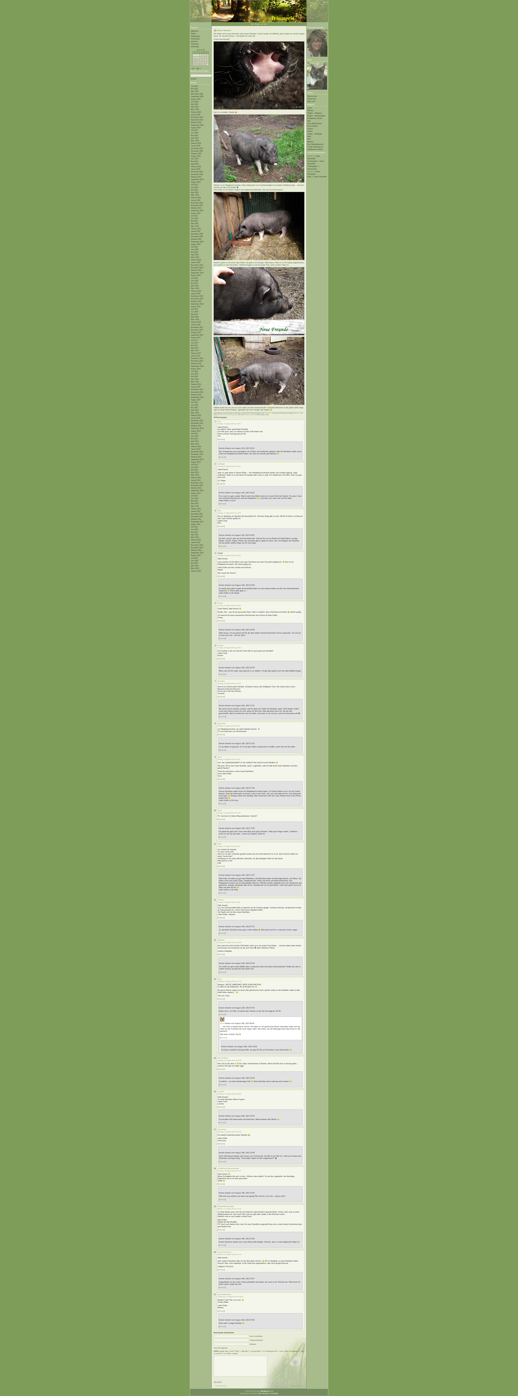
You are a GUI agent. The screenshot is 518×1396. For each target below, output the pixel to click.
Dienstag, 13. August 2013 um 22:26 (229, 1132)
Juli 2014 (194, 434)
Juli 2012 (194, 496)
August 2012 (196, 493)
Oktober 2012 (196, 488)
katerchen (221, 724)
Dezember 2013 (197, 452)
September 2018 (197, 304)
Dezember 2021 (197, 203)
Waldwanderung (221, 1386)
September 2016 (197, 366)
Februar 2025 (196, 112)
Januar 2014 (195, 449)
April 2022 (195, 192)
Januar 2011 (195, 542)
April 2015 (195, 410)
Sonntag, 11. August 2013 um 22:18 (229, 683)
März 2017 (195, 351)
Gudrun (310, 129)
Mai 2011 (194, 532)
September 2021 (197, 211)
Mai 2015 (194, 408)
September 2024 (197, 125)
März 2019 (195, 288)
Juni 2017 (194, 343)
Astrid (309, 108)
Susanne (221, 681)
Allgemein (194, 31)
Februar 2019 (196, 291)
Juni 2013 (194, 467)
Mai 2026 (194, 89)
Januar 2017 (195, 356)
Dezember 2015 (197, 389)
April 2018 (195, 317)
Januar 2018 (195, 325)
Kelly (309, 136)
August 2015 (196, 400)
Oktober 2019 (196, 270)
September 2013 (197, 459)
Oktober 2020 (196, 239)
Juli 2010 (194, 558)
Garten (193, 34)
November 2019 (197, 268)
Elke (309, 121)
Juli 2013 (194, 465)
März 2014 (195, 444)
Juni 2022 (194, 187)
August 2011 (195, 524)
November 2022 (197, 174)
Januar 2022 (195, 200)
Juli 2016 (194, 371)
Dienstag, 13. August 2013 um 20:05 (229, 1094)
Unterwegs (195, 46)
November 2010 (197, 548)
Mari (309, 139)
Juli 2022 (194, 185)
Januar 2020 (195, 262)
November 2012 (197, 485)
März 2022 (195, 195)
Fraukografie (312, 161)
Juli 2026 (194, 86)
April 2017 (195, 348)
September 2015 (197, 397)
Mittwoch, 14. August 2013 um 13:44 (229, 1254)
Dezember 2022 (197, 172)
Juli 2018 (194, 309)
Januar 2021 (195, 231)
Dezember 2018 (197, 296)
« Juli (192, 68)
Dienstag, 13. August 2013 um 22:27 (229, 1171)
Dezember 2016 (197, 358)
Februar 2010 (196, 571)
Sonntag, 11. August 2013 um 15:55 (229, 424)
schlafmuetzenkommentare (228, 1168)
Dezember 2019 (197, 265)
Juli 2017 (194, 340)
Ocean (220, 603)
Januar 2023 (195, 169)
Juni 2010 (194, 561)
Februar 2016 (196, 384)
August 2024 (196, 128)
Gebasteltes (195, 36)
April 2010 (195, 566)
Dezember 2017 (197, 327)
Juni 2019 (194, 281)
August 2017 (196, 338)
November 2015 (197, 392)
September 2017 (197, 335)
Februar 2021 (196, 229)
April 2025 (195, 107)
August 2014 (196, 431)
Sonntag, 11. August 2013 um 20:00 (229, 605)
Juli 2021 (194, 216)
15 (201, 59)
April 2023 (195, 164)
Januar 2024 (195, 146)
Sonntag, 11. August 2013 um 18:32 (229, 555)
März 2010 (195, 568)
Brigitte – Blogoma (314, 113)
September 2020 (197, 242)
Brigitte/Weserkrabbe (226, 1206)
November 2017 (197, 330)
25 (207, 62)
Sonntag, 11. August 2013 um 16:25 (229, 466)
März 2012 (195, 506)
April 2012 (195, 503)
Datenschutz (312, 96)
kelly (219, 844)
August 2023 (196, 156)
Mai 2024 (194, 135)
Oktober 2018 (196, 301)
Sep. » (198, 68)
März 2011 (195, 537)
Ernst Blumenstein (314, 123)
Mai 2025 (194, 104)
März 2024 (195, 141)
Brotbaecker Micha (314, 118)
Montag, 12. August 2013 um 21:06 (229, 902)
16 (203, 59)
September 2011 (197, 522)
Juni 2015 (194, 405)
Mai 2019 (194, 283)
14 (198, 59)
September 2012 (197, 490)
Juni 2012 (194, 498)
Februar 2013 (196, 478)
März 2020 (195, 257)
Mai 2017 (194, 345)
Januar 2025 (195, 115)
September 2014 (197, 428)
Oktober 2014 (196, 426)
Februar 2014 (196, 446)
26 (194, 64)
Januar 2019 (195, 294)
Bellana (310, 110)
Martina (310, 142)
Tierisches (195, 44)
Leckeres (194, 41)
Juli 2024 (194, 130)
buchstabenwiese (224, 1294)
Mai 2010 (194, 563)
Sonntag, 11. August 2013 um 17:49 (229, 513)
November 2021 (197, 205)
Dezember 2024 (197, 117)
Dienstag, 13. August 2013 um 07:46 (229, 981)
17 (205, 59)
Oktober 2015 (196, 395)
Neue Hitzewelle (320, 177)
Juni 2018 (194, 312)
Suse (220, 757)
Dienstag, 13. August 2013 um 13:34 (229, 1060)
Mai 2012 (194, 501)
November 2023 (197, 151)
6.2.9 (267, 1391)
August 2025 (196, 99)
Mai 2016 (194, 376)
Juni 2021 (194, 218)
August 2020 (196, 244)
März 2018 (195, 319)
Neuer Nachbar (224, 30)
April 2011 (194, 535)
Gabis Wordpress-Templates (268, 1393)
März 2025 (195, 109)
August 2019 (196, 275)
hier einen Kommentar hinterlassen (227, 414)
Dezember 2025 (197, 94)
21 (198, 62)
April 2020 (195, 255)
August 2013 (196, 462)
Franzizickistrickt (224, 1252)
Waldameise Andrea (315, 149)
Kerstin (220, 645)
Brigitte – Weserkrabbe (316, 116)
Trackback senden (249, 414)
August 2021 (196, 213)
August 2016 (196, 369)
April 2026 (195, 91)
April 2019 (195, 286)
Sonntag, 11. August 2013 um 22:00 (229, 648)
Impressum (311, 99)
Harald (309, 131)
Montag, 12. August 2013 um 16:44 (229, 846)
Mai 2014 (194, 439)
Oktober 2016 (196, 363)
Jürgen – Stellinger (314, 134)
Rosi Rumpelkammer (315, 144)
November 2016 (197, 361)
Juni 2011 (194, 529)
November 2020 (197, 236)
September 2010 (197, 553)
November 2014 (197, 423)
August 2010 (196, 555)
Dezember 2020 (197, 234)
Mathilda (221, 940)
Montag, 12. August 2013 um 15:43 (229, 759)
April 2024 (195, 138)
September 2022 (197, 179)
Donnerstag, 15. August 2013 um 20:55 (230, 1296)
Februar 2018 (196, 322)
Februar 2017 (196, 353)
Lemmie (221, 1092)
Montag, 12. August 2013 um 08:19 (229, 726)
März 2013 (195, 475)
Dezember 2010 (197, 545)
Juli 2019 (194, 278)
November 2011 (197, 516)
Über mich (311, 101)
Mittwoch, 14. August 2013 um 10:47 (229, 1209)
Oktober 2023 (196, 154)
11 (207, 57)
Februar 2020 (196, 260)
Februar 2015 (196, 415)
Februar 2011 (196, 540)
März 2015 (195, 413)
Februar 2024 (196, 143)
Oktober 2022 (196, 177)
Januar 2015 (195, 418)
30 (203, 64)
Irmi (219, 422)
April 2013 (195, 472)
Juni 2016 (194, 374)
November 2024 (197, 120)
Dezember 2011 (197, 514)
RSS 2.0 (297, 413)
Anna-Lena (222, 1129)
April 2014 (195, 441)
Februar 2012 (196, 509)
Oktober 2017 (196, 332)
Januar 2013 (195, 480)
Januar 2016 (195, 387)
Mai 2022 (194, 190)
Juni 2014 (194, 436)
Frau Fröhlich (312, 126)
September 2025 (197, 96)
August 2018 (196, 306)
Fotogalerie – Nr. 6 (296, 1386)
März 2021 (195, 226)
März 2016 (195, 382)
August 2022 (196, 182)
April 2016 (195, 379)
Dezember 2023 (197, 148)
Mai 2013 (194, 470)
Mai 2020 (194, 252)
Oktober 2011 (196, 519)
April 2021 (195, 223)
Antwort (221, 439)
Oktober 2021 (196, 208)
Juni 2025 (194, 102)
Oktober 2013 (196, 457)
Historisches (312, 169)
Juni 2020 (194, 249)
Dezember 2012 (197, 483)
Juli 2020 (194, 247)
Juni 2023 (194, 159)
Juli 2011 (194, 527)
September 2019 (197, 273)
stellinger (221, 464)
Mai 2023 (194, 161)
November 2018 (197, 299)
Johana (220, 900)
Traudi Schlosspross (315, 147)
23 (203, 62)
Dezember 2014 (197, 421)
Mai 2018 (194, 314)
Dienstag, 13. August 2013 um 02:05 (229, 942)
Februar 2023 (196, 167)
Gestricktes (195, 39)
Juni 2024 (194, 133)
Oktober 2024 (196, 122)
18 (207, 59)
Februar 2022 (196, 198)
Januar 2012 (195, 511)
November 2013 (197, 454)
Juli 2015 (194, 402)
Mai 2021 (194, 221)
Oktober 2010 (196, 550)
